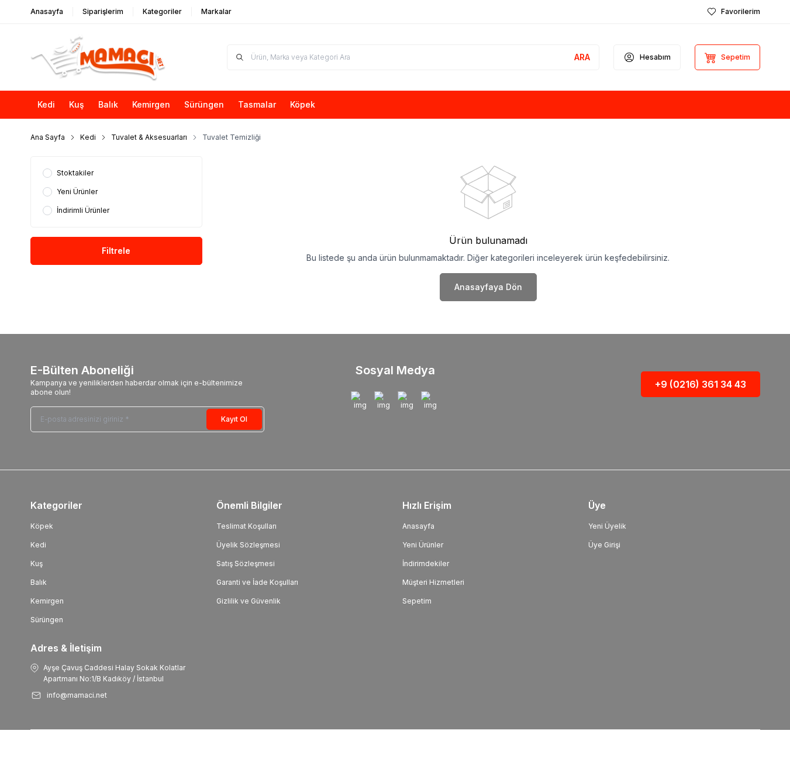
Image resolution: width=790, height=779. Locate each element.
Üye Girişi (604, 544)
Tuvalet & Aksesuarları (149, 137)
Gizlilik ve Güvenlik (248, 601)
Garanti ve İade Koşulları (257, 582)
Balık (38, 582)
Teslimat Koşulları (246, 526)
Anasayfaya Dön (488, 287)
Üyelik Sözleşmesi (248, 544)
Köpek (41, 526)
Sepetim (417, 601)
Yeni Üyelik (607, 526)
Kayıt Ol (234, 419)
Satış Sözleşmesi (245, 563)
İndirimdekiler (425, 563)
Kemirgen (47, 601)
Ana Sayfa (47, 137)
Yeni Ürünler (422, 544)
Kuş (36, 563)
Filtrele (116, 251)
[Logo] (100, 57)
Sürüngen (46, 619)
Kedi (88, 137)
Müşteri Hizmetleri (433, 582)
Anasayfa (418, 526)
